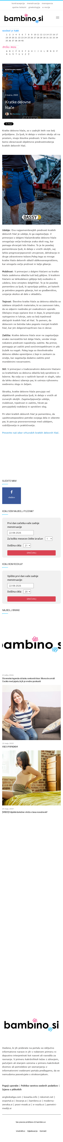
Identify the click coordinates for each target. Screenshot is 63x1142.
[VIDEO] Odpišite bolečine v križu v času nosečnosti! (24, 812)
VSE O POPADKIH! (10, 747)
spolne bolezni (19, 7)
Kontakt (43, 1131)
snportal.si (8, 1100)
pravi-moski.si (22, 1104)
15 (50, 33)
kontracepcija (18, 3)
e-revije (46, 7)
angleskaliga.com (11, 1097)
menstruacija (33, 3)
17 (57, 33)
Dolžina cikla (14, 545)
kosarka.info (30, 1097)
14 (47, 33)
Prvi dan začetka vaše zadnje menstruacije (23, 525)
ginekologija (34, 7)
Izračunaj (31, 553)
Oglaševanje (32, 1131)
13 (44, 33)
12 (41, 33)
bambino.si (35, 1100)
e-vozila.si (38, 1104)
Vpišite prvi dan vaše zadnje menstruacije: (22, 577)
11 (38, 33)
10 (35, 33)
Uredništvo (20, 1131)
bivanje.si (21, 1100)
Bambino (16, 114)
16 (54, 33)
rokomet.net (46, 1097)
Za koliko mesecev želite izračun (25, 538)
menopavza (47, 3)
